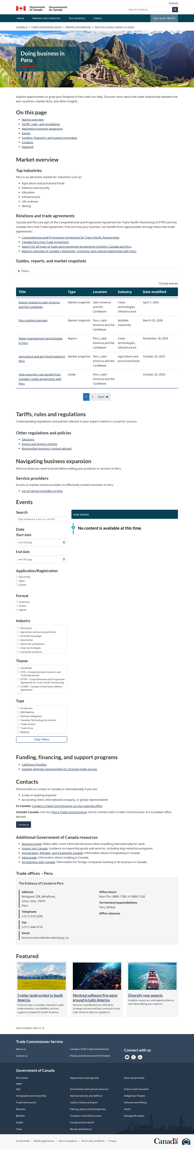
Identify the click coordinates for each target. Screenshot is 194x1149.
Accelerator (26, 708)
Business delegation (31, 716)
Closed (22, 584)
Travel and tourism (26, 1102)
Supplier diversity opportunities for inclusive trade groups (59, 769)
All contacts (22, 1077)
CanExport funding (34, 764)
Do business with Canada (38, 862)
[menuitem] (46, 18)
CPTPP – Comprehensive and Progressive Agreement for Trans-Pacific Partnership (42, 681)
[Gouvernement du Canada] (41, 9)
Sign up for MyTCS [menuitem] (164, 18)
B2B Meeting (27, 712)
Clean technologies (30, 647)
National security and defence (86, 1095)
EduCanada (29, 857)
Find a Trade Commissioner (69, 812)
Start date (23, 535)
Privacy (112, 1140)
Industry (23, 620)
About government (134, 1077)
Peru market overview (33, 320)
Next (101, 397)
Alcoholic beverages (31, 636)
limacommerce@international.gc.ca (45, 938)
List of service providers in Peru (42, 491)
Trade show (26, 728)
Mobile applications (44, 1140)
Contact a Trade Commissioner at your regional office (67, 806)
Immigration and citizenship (31, 1095)
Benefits (20, 1115)
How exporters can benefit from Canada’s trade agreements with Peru (40, 378)
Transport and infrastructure (85, 1115)
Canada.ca (21, 27)
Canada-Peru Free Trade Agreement (45, 242)
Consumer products (31, 651)
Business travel (32, 844)
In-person (24, 602)
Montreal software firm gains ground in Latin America (95, 997)
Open (22, 580)
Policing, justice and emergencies (88, 1109)
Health (19, 1122)
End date (23, 552)
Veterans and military (135, 1102)
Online (22, 605)
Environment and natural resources (89, 1089)
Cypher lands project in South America (40, 997)
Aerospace (26, 628)
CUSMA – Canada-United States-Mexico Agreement (41, 688)
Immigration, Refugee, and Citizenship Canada (52, 853)
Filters (25, 271)
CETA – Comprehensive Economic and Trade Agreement (40, 673)
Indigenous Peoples (134, 1095)
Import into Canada (34, 848)
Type (20, 700)
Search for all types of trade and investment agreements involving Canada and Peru (76, 246)
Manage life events (134, 1115)
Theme (22, 660)
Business (21, 1109)
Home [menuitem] (20, 18)
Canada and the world (82, 1122)
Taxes (19, 1129)
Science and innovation (136, 1089)
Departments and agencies (84, 1077)
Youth (127, 1109)
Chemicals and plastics (32, 644)
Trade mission (28, 724)
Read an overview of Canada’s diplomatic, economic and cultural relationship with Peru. (79, 251)
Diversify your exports (145, 995)
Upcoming (24, 576)
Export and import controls (39, 444)
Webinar (25, 732)
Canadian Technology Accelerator (38, 720)
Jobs (18, 1089)
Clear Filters (41, 739)
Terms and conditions (93, 1140)
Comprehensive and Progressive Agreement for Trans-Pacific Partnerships (70, 237)
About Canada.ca (68, 1140)
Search (22, 512)
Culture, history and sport (84, 1102)
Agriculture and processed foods (38, 632)
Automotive (26, 640)
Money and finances (81, 1129)
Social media (23, 1140)
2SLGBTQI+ (26, 668)
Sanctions (28, 439)
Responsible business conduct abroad (46, 448)
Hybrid (22, 609)
